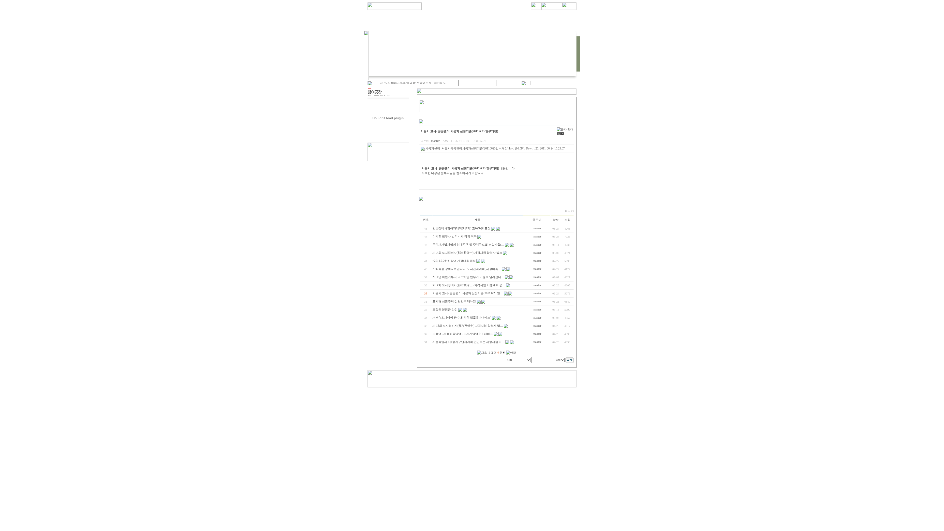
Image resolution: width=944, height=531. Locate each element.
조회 (567, 219)
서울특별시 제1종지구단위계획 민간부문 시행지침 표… (468, 342)
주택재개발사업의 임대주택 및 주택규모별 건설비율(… (468, 244)
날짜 (556, 219)
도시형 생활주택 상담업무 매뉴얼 (454, 301)
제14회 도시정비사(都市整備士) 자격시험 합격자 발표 (467, 252)
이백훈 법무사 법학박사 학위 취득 (454, 236)
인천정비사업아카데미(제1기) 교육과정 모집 (461, 228)
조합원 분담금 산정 (444, 309)
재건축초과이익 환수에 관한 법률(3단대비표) (461, 317)
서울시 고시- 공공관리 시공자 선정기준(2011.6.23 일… (467, 293)
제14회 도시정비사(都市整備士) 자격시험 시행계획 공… (468, 285)
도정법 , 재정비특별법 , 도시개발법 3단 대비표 (462, 334)
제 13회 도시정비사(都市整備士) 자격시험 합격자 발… (467, 325)
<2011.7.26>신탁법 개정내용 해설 (454, 261)
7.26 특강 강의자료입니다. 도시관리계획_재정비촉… (466, 269)
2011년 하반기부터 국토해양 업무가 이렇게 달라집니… (468, 277)
